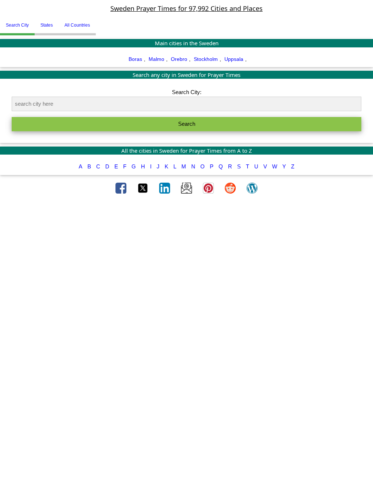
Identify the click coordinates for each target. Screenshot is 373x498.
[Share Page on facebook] (121, 188)
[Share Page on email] (187, 188)
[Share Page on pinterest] (209, 188)
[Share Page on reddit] (231, 188)
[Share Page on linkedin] (165, 188)
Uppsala (233, 59)
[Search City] (97, 22)
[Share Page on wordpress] (252, 188)
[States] (101, 22)
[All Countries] (105, 22)
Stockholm (206, 59)
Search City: (186, 92)
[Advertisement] (186, 227)
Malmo (156, 59)
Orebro (179, 59)
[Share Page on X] (143, 188)
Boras (135, 59)
